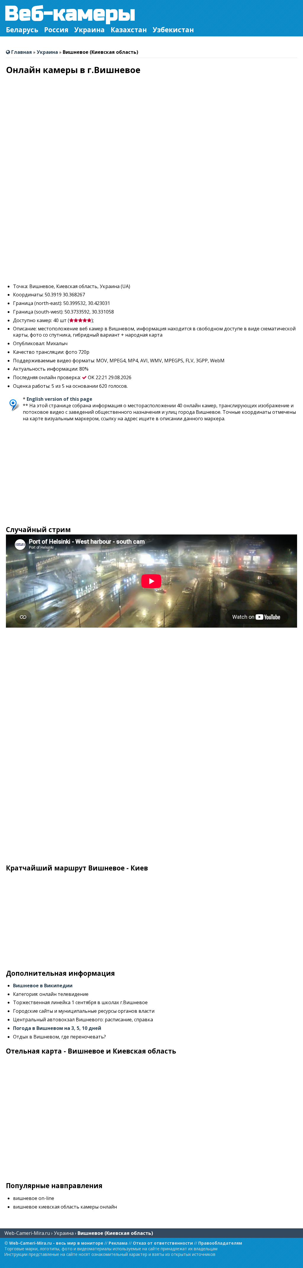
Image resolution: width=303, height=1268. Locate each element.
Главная (21, 52)
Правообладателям (220, 1243)
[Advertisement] (151, 237)
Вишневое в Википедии (42, 985)
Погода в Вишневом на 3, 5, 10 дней (57, 1028)
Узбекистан (173, 29)
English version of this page (59, 399)
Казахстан (129, 29)
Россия (56, 29)
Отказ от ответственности (163, 1243)
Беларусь (22, 29)
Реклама (118, 1243)
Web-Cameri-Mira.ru (27, 1233)
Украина (89, 29)
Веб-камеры (70, 13)
